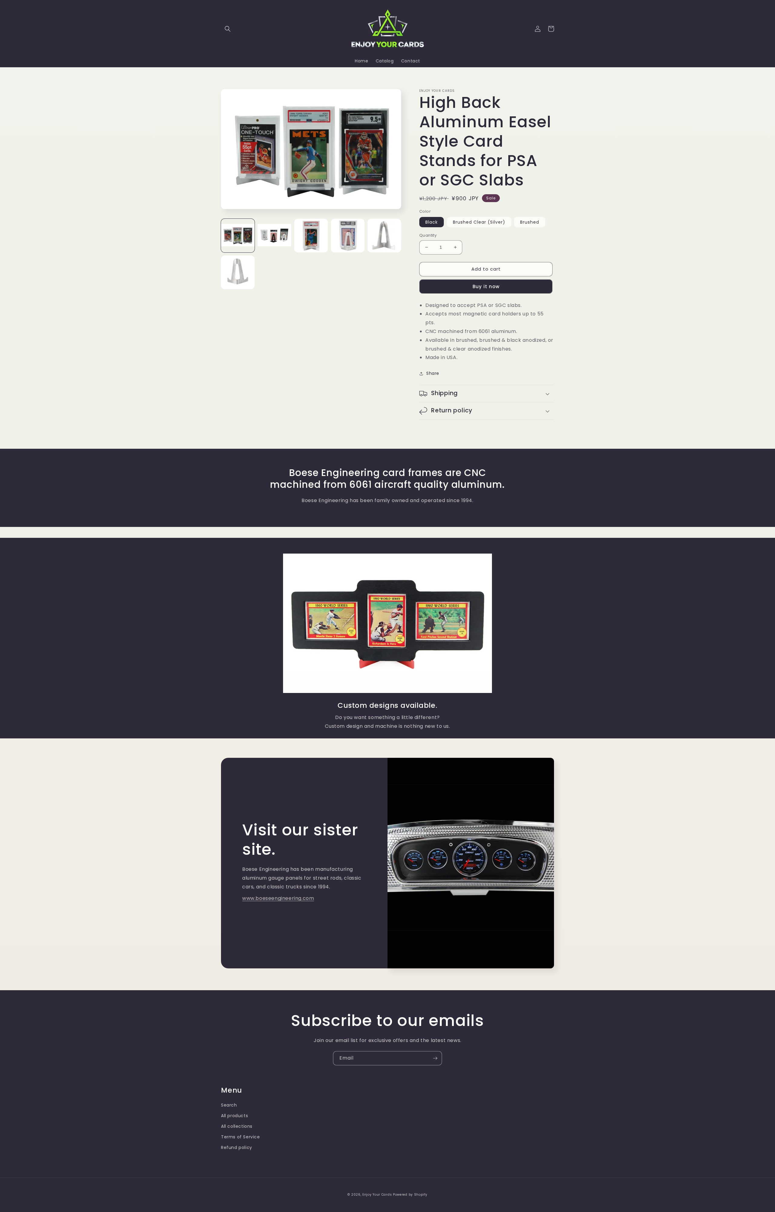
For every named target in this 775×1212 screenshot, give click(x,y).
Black (431, 222)
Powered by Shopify (410, 1194)
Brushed (529, 222)
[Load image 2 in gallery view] (274, 235)
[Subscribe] (435, 1058)
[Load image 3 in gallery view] (311, 235)
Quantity (428, 235)
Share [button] (432, 373)
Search (229, 1105)
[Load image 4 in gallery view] (347, 235)
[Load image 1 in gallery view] (238, 235)
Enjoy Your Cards (377, 1194)
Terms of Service (240, 1137)
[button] (227, 28)
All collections (236, 1126)
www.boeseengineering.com (278, 898)
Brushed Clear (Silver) (479, 222)
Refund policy (236, 1147)
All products (234, 1116)
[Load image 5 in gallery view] (384, 235)
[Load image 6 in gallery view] (238, 272)
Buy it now (486, 286)
